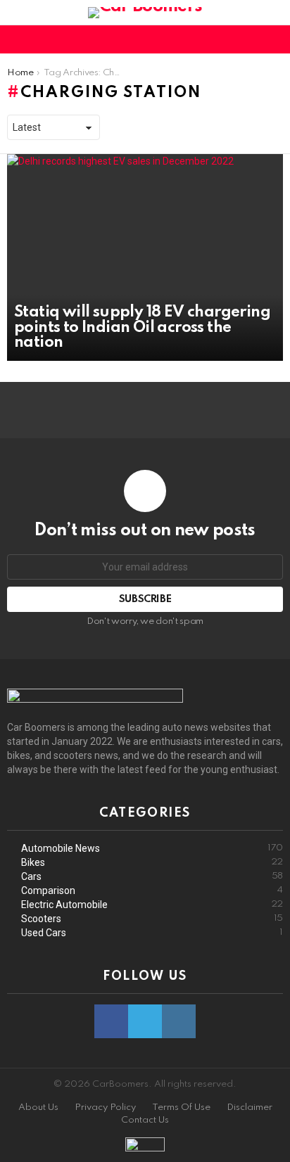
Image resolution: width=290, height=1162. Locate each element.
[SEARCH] (274, 39)
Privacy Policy (105, 1107)
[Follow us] (250, 39)
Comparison (152, 890)
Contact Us (145, 1120)
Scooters (152, 918)
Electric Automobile (152, 904)
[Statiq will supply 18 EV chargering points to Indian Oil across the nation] (145, 257)
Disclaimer (249, 1107)
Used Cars (152, 932)
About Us (38, 1107)
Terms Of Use (181, 1107)
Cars (152, 876)
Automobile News (152, 848)
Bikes (152, 862)
